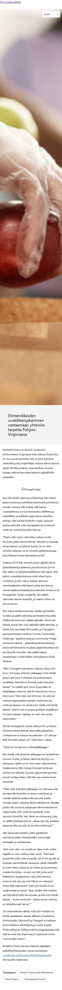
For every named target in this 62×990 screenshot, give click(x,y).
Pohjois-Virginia (12, 979)
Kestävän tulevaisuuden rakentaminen (37, 972)
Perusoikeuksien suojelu (35, 979)
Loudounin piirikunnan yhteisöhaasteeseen (27, 955)
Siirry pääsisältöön (10, 2)
